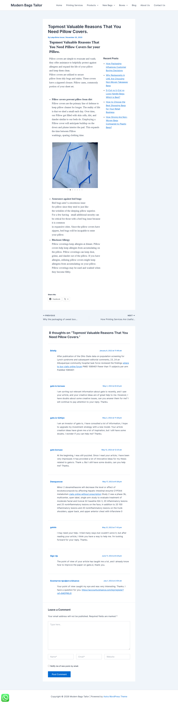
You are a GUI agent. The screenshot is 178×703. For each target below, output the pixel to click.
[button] (97, 5)
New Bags (107, 5)
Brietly (53, 350)
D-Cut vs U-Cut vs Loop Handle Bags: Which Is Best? (115, 94)
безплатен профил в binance (64, 581)
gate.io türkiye (57, 418)
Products (91, 5)
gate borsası (56, 450)
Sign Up (54, 556)
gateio (53, 527)
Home (59, 5)
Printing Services (74, 5)
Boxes (122, 5)
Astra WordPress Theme (115, 696)
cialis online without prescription (85, 494)
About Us (145, 5)
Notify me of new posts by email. (64, 666)
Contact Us (159, 5)
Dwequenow (56, 481)
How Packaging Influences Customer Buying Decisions (116, 67)
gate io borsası (57, 386)
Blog (134, 5)
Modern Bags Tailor (26, 5)
